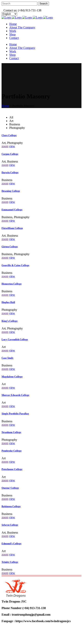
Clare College (9, 135)
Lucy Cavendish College (15, 339)
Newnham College (11, 432)
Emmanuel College (12, 209)
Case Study (8, 357)
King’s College (10, 320)
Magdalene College (12, 376)
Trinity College (10, 562)
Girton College (10, 246)
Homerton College (12, 283)
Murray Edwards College (15, 395)
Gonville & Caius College (15, 265)
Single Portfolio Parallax (15, 413)
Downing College (11, 190)
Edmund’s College (11, 543)
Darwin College (10, 172)
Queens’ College (10, 487)
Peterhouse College (12, 469)
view (12, 146)
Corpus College (10, 154)
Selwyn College (10, 524)
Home (5, 105)
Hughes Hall (8, 302)
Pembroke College (12, 450)
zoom (5, 146)
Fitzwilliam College (12, 228)
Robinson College (11, 506)
